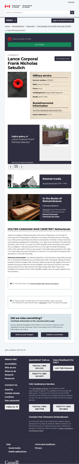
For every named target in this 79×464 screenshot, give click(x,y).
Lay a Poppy (39, 45)
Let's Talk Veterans (63, 368)
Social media (14, 448)
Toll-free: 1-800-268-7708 (39, 408)
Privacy (38, 448)
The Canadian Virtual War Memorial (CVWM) (54, 26)
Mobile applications (17, 451)
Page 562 (46, 210)
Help (8, 444)
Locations (9, 397)
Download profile (63, 59)
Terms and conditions (45, 444)
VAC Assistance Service (40, 388)
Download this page (51, 217)
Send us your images (24, 335)
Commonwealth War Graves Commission (44, 283)
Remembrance (18, 26)
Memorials (30, 26)
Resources (9, 378)
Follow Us (12, 407)
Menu (9, 20)
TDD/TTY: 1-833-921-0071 (39, 375)
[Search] (72, 12)
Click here (42, 303)
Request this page (50, 214)
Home (7, 26)
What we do (10, 371)
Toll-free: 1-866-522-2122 (39, 367)
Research (9, 375)
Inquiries (9, 389)
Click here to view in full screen (22, 162)
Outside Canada (12, 393)
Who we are (10, 367)
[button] (10, 166)
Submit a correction (54, 335)
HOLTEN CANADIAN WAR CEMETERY (47, 110)
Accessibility (11, 364)
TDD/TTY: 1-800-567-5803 (63, 408)
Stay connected (12, 400)
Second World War (50, 183)
